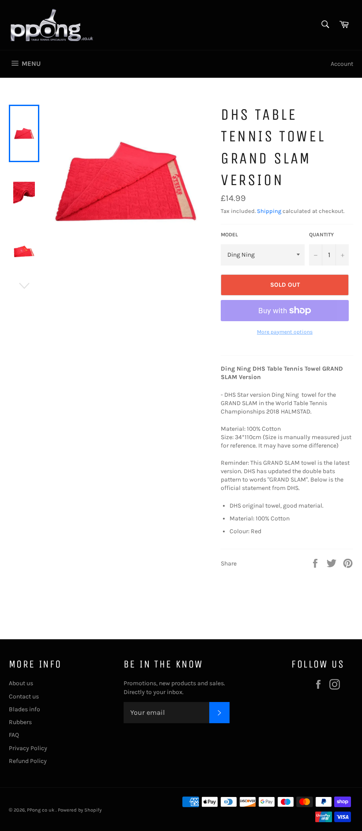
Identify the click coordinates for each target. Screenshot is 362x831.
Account (342, 64)
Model (229, 234)
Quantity (321, 234)
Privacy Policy (28, 748)
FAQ (14, 735)
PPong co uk (41, 810)
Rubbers (20, 722)
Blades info (24, 709)
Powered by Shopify (80, 810)
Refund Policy (28, 761)
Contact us (24, 696)
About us (21, 683)
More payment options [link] (285, 332)
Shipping (269, 211)
